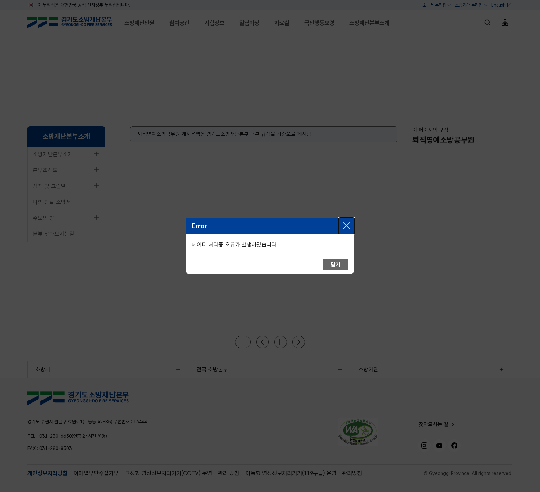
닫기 (346, 226)
